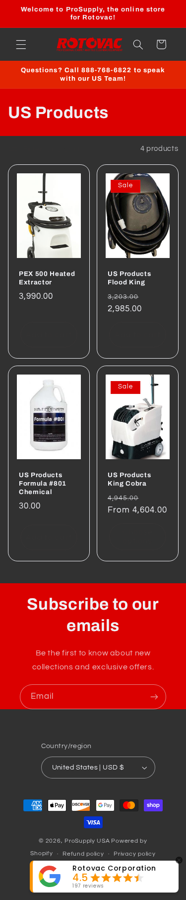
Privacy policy (134, 854)
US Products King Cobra (129, 479)
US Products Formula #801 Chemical (42, 483)
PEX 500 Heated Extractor (47, 278)
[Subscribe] (154, 696)
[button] (20, 44)
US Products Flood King (129, 278)
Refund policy (83, 854)
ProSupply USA (87, 841)
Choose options (137, 536)
